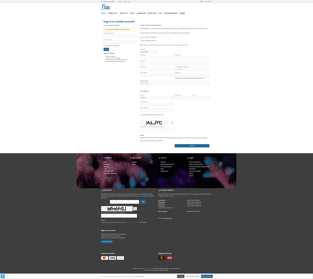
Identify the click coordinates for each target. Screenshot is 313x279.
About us (163, 162)
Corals (105, 162)
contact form (167, 218)
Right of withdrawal (195, 162)
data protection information (176, 137)
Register (134, 162)
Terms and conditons (195, 171)
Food (105, 169)
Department (143, 67)
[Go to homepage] (105, 7)
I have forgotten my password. (111, 45)
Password (178, 72)
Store (162, 169)
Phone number (144, 107)
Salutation (142, 49)
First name (143, 55)
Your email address (109, 33)
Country (142, 95)
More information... (139, 276)
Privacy (191, 173)
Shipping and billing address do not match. (153, 115)
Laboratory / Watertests (110, 173)
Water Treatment (108, 171)
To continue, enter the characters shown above (152, 126)
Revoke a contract (107, 241)
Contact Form (164, 171)
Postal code (178, 95)
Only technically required (192, 276)
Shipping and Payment (167, 164)
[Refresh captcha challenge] (172, 122)
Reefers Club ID (144, 81)
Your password (108, 39)
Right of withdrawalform (196, 164)
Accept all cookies (207, 276)
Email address (144, 72)
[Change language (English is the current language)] (202, 1)
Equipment (107, 164)
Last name (178, 55)
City (194, 95)
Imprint (191, 175)
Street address (144, 101)
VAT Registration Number (181, 67)
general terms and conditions (199, 137)
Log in (106, 49)
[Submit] (143, 202)
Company (143, 61)
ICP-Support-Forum (166, 166)
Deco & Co (106, 166)
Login (133, 164)
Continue (192, 146)
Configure (180, 276)
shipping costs (149, 268)
